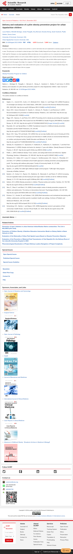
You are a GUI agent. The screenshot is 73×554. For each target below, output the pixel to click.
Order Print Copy (8, 272)
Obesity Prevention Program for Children (14, 73)
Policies (63, 524)
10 (3, 174)
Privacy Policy (64, 540)
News (33, 9)
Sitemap (22, 534)
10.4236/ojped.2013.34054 (14, 42)
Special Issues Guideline (11, 262)
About (39, 9)
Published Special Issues (11, 258)
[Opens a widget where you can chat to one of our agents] (66, 550)
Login (67, 3)
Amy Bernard (37, 32)
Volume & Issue (51, 545)
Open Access (64, 526)
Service (50, 524)
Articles (11, 9)
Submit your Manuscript (50, 551)
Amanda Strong (46, 32)
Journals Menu (8, 217)
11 (3, 182)
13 (3, 195)
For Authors (36, 534)
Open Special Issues (10, 254)
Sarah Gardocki (56, 32)
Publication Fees (38, 542)
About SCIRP (36, 525)
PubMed (52, 107)
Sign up (36, 551)
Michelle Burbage (16, 32)
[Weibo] (55, 471)
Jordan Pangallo (27, 32)
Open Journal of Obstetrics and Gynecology (17, 291)
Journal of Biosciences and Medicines (15, 377)
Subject (22, 529)
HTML (29, 42)
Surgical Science (9, 312)
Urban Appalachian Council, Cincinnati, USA (15, 40)
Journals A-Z (24, 526)
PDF (24, 42)
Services (47, 9)
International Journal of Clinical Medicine (16, 399)
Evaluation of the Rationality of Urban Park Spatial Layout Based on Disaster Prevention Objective (34, 236)
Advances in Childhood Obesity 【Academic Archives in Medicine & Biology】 (27, 442)
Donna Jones (12, 34)
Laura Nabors (6, 32)
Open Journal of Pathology (12, 334)
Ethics (35, 528)
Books (26, 9)
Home (4, 9)
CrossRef (46, 107)
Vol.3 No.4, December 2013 (28, 20)
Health (6, 356)
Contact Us (6, 276)
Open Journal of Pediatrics (10, 20)
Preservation (64, 534)
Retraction (63, 537)
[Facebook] (20, 471)
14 (3, 206)
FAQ (4, 280)
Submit (54, 9)
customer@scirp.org (12, 482)
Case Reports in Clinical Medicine (14, 420)
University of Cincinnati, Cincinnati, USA (14, 37)
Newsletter (6, 269)
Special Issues (37, 544)
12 (3, 187)
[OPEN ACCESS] (56, 3)
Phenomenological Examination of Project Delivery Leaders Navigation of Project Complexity (32, 244)
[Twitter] (4, 471)
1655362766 (9, 489)
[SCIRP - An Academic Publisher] (14, 3)
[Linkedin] (37, 471)
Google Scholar (52, 123)
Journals (19, 9)
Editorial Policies (38, 531)
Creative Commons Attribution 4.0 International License (50, 516)
